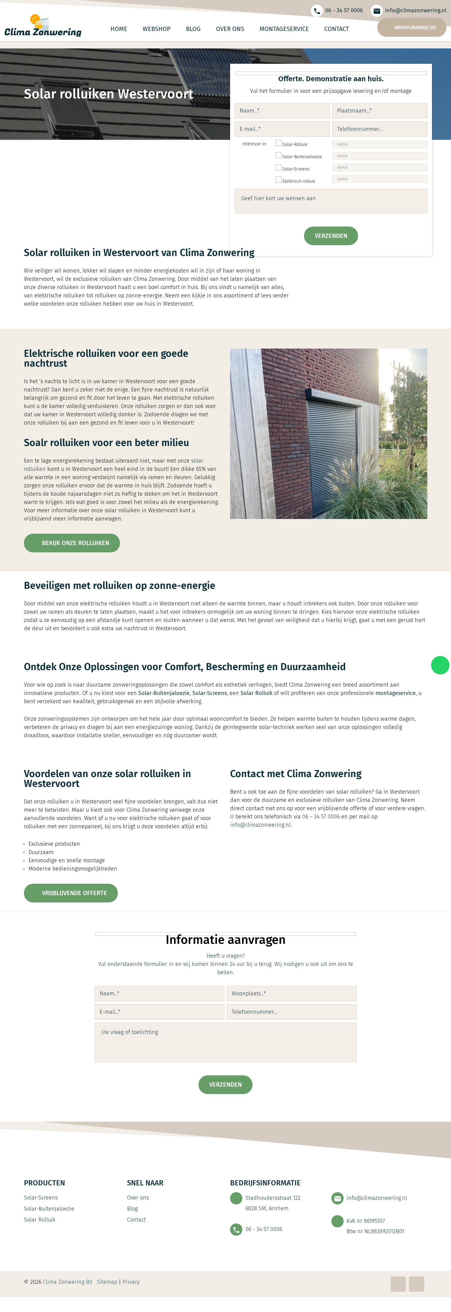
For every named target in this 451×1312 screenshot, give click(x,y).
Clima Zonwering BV (67, 1282)
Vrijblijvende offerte (73, 893)
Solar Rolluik (39, 1219)
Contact (136, 1219)
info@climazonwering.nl (415, 10)
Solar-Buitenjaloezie (49, 1208)
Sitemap (107, 1282)
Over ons (138, 1197)
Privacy (131, 1282)
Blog (132, 1208)
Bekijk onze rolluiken (74, 543)
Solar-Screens (41, 1197)
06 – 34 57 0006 (321, 816)
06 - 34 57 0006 (344, 10)
